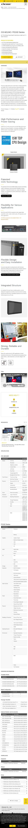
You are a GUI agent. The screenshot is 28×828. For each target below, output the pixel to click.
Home (2, 7)
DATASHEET (20, 57)
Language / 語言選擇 (10, 1)
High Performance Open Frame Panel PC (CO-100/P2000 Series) (13, 8)
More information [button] (21, 825)
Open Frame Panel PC (12, 7)
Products (5, 7)
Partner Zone (19, 1)
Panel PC (17, 109)
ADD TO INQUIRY (7, 57)
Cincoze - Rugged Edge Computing (6, 4)
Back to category (15, 800)
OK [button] (12, 825)
